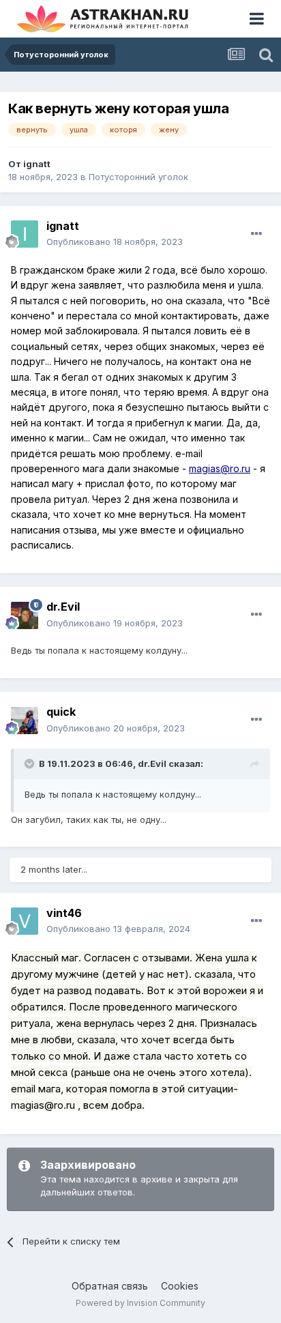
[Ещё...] (256, 234)
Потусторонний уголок (138, 176)
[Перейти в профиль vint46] (24, 921)
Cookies (179, 1286)
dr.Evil (152, 763)
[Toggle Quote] (31, 763)
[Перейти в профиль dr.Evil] (24, 615)
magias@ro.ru (219, 468)
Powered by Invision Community (140, 1303)
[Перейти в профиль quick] (24, 720)
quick (61, 711)
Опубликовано (114, 241)
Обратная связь (110, 1286)
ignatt (36, 163)
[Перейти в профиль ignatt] (24, 234)
